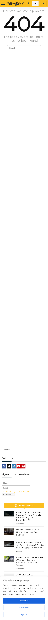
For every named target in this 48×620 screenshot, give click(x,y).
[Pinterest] (23, 466)
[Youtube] (19, 466)
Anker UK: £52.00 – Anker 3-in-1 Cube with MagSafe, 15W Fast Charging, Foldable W (30, 545)
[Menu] (3, 3)
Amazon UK (20, 524)
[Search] (28, 3)
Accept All (24, 601)
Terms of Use (23, 491)
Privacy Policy (8, 491)
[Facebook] (4, 466)
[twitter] (9, 466)
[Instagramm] (14, 466)
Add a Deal (43, 3)
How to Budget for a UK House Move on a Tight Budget (28, 532)
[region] (24, 598)
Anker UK (20, 551)
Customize (24, 607)
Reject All (24, 614)
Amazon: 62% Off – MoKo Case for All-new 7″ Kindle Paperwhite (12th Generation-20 (28, 516)
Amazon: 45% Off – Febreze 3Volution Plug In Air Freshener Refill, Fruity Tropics (29, 561)
